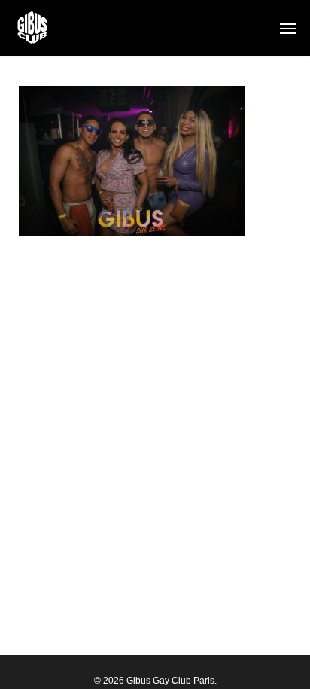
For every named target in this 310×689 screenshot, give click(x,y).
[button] (288, 27)
